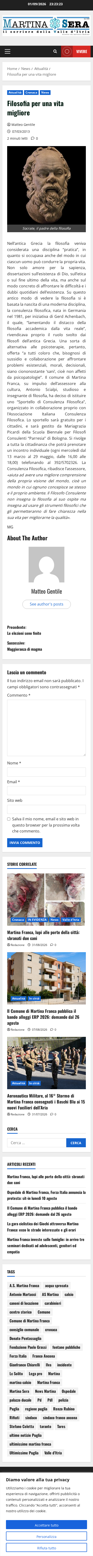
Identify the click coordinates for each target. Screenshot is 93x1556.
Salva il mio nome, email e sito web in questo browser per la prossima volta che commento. (46, 825)
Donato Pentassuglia (25, 1338)
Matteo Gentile (23, 124)
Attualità (15, 92)
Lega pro (35, 1373)
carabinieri (53, 1303)
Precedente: (24, 630)
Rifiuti (14, 1417)
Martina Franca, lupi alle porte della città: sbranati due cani (43, 935)
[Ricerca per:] (36, 1142)
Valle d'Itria (70, 920)
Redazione (18, 945)
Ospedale (69, 1391)
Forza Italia (18, 1356)
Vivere (81, 51)
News (45, 92)
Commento (19, 695)
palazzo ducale (20, 1400)
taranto (45, 1426)
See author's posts (46, 604)
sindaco (31, 1417)
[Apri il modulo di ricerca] (55, 51)
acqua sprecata (56, 1285)
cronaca (51, 1329)
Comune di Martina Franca (30, 1321)
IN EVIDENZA (37, 920)
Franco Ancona (43, 1356)
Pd (39, 1400)
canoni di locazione (24, 1303)
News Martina (45, 1391)
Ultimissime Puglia (24, 1453)
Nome (14, 763)
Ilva (48, 1365)
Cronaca (31, 92)
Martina (54, 1373)
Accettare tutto (46, 1525)
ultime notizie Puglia (25, 1435)
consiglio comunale (24, 1329)
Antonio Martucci (23, 1294)
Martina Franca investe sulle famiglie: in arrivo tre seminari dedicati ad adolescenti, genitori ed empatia (45, 1245)
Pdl (49, 1400)
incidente (64, 1365)
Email (13, 781)
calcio (69, 1294)
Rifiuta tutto (46, 1548)
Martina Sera (19, 1391)
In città (34, 998)
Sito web (14, 800)
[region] (46, 1514)
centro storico (21, 1312)
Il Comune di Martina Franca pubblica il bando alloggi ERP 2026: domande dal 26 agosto (43, 1017)
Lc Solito (16, 1373)
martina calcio (20, 1382)
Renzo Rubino (64, 1409)
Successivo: (24, 646)
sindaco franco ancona (60, 1417)
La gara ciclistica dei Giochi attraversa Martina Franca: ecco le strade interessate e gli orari (42, 1227)
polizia (63, 1400)
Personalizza (46, 1536)
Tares (61, 1426)
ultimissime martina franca (30, 1444)
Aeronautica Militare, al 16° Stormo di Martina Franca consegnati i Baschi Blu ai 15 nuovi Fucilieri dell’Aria (46, 1102)
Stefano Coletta (22, 1426)
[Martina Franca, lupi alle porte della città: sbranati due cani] (46, 899)
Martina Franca (48, 1382)
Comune (44, 1312)
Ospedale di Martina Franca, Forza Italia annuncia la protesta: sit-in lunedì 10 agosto (46, 1195)
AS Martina (50, 1294)
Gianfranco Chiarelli (25, 1365)
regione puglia (36, 1409)
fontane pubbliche (66, 1347)
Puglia (14, 1409)
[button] (7, 51)
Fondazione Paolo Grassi (28, 1347)
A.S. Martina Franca (24, 1285)
